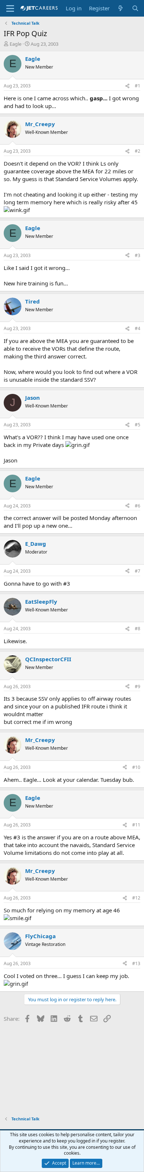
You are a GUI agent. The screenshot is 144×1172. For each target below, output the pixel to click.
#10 (136, 767)
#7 (137, 571)
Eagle (15, 44)
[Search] (135, 8)
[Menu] (10, 8)
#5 (137, 425)
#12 (136, 898)
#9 (137, 686)
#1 (137, 86)
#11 (136, 825)
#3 (137, 255)
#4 (137, 328)
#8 (137, 628)
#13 (136, 963)
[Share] (127, 86)
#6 (137, 506)
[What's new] (120, 8)
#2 (137, 151)
